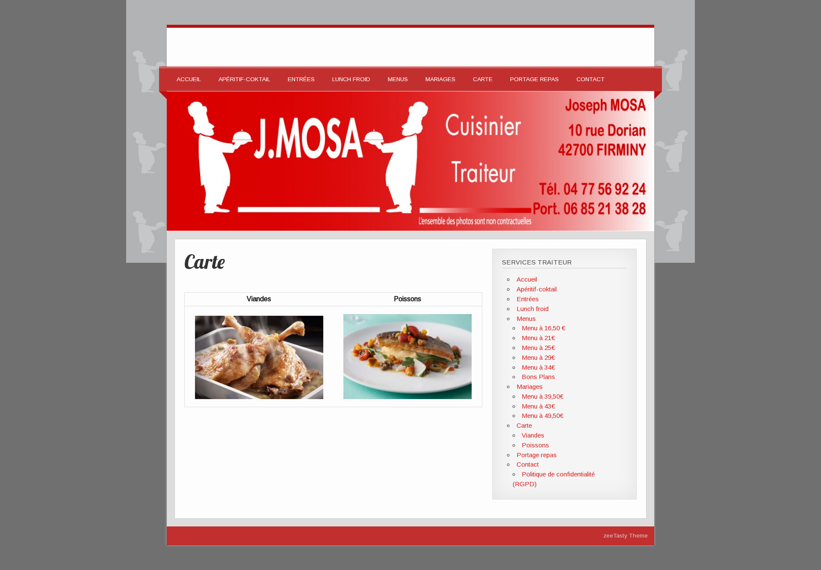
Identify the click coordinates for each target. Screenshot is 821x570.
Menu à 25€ (538, 347)
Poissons (535, 445)
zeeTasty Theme (625, 535)
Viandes (533, 435)
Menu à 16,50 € (543, 328)
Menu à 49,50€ (543, 415)
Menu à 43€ (538, 406)
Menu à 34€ (538, 367)
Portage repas (534, 79)
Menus (398, 79)
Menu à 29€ (538, 357)
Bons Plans (538, 376)
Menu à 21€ (538, 337)
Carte (483, 79)
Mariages (440, 79)
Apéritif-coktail (244, 79)
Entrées (301, 79)
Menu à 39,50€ (543, 396)
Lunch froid (351, 79)
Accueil (189, 79)
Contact (590, 79)
